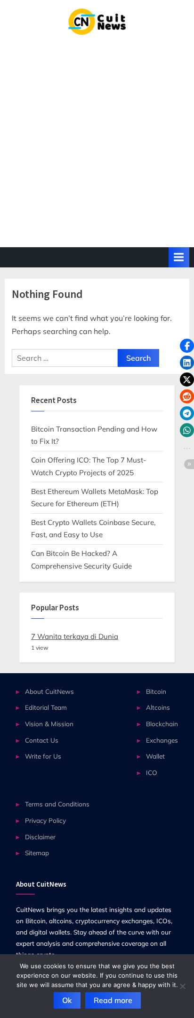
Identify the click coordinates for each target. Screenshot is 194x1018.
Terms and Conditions (57, 804)
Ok (67, 1000)
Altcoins (158, 707)
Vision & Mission (49, 724)
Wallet (155, 756)
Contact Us (41, 740)
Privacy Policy (45, 820)
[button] (187, 346)
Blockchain (162, 724)
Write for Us (43, 756)
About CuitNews (49, 691)
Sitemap (37, 853)
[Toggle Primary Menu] (179, 257)
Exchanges (162, 740)
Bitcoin (156, 691)
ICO (151, 772)
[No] (182, 986)
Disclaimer (40, 837)
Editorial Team (46, 707)
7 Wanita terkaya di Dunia (74, 636)
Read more (113, 1000)
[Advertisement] (97, 136)
